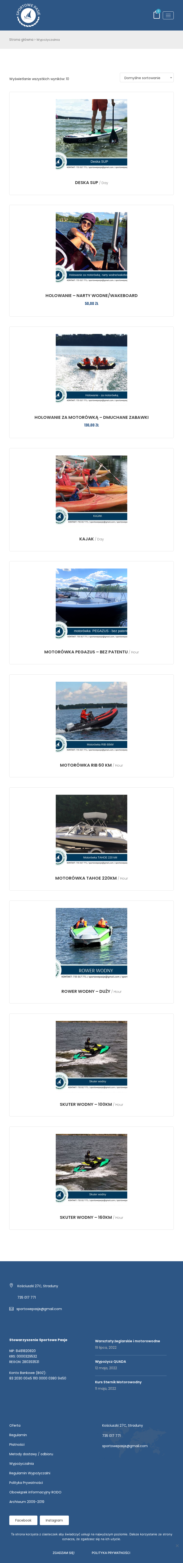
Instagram (54, 1520)
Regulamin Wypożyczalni (29, 1473)
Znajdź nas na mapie (112, 1458)
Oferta (14, 1425)
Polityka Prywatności (26, 1482)
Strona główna (21, 39)
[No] (177, 1545)
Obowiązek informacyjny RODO (35, 1492)
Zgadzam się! (64, 1553)
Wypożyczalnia (21, 1463)
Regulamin (18, 1435)
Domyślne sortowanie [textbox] (142, 78)
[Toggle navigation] (168, 15)
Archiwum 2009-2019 (26, 1501)
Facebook (23, 1520)
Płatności (17, 1444)
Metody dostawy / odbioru (31, 1454)
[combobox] (147, 77)
